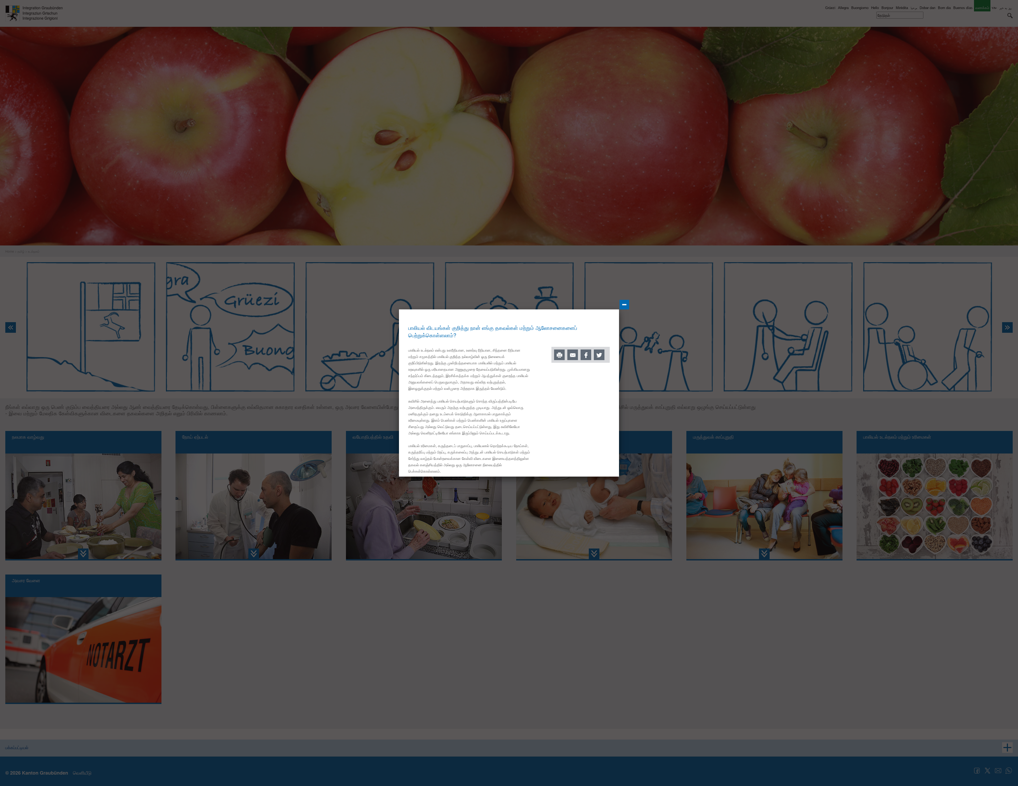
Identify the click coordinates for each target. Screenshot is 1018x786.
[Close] (624, 304)
